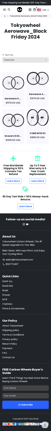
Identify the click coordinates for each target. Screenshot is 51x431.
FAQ (4, 352)
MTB (4, 299)
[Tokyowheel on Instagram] (24, 224)
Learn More (13, 181)
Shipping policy (10, 330)
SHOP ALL (7, 281)
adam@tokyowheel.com (18, 259)
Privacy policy (10, 339)
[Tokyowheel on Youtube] (27, 224)
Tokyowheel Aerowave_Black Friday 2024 (28, 16)
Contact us (8, 357)
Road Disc (7, 285)
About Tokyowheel (12, 325)
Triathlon (7, 304)
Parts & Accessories (13, 308)
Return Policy (9, 343)
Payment (7, 348)
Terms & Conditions (13, 334)
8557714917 (10, 264)
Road (5, 290)
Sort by (7, 55)
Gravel (6, 295)
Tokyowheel (33, 419)
